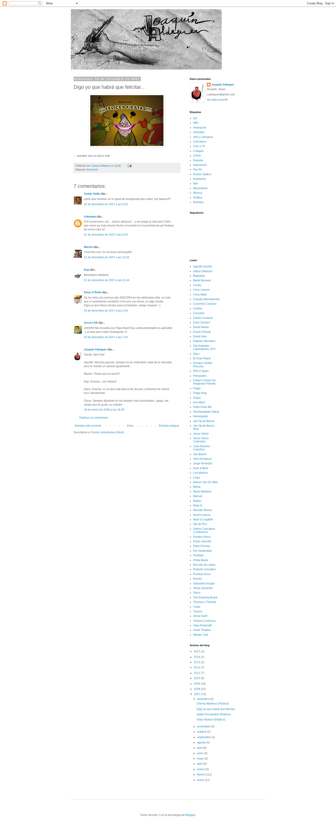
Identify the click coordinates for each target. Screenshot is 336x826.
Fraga (196, 388)
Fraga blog (200, 393)
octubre (202, 731)
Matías (197, 501)
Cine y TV (199, 146)
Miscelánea (200, 188)
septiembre (204, 737)
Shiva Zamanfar (203, 588)
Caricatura (199, 141)
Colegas (198, 151)
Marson (198, 496)
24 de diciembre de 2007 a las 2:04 (106, 310)
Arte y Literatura (203, 137)
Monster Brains (202, 510)
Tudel (196, 606)
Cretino (197, 308)
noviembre (204, 726)
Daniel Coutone (203, 318)
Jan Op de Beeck (203, 421)
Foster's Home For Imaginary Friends (204, 382)
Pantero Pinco (202, 536)
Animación (199, 127)
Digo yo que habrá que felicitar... (217, 709)
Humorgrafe (200, 416)
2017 (197, 651)
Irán (195, 183)
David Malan (201, 327)
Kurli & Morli (200, 468)
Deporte (198, 160)
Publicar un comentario (93, 417)
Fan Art (197, 169)
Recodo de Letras (204, 564)
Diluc (196, 353)
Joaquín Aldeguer (95, 349)
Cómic (197, 155)
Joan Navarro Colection (201, 448)
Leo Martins (200, 472)
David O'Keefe (202, 332)
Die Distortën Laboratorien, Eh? (204, 347)
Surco (196, 592)
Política (197, 197)
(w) (195, 118)
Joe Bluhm (199, 454)
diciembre (203, 699)
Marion (88, 247)
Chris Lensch (201, 289)
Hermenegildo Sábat (206, 411)
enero (201, 780)
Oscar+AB (91, 322)
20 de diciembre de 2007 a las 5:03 (106, 204)
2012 (197, 667)
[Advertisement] (100, 448)
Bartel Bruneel (202, 280)
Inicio (130, 425)
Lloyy (196, 477)
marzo (201, 769)
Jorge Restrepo (202, 463)
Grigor (197, 397)
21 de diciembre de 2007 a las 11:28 (106, 257)
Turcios (197, 611)
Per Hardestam (202, 550)
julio (200, 747)
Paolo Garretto (202, 541)
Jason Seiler (201, 433)
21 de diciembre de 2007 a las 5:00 (106, 234)
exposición (200, 165)
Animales (199, 132)
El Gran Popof (202, 358)
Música (197, 192)
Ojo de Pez (200, 524)
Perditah (198, 555)
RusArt (197, 578)
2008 (197, 689)
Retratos (198, 202)
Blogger (190, 815)
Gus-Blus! (199, 402)
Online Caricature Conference (204, 530)
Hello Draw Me (202, 407)
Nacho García (201, 515)
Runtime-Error (202, 574)
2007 (197, 694)
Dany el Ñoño (92, 292)
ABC (196, 122)
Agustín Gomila (202, 266)
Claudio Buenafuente (206, 299)
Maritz (197, 486)
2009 (197, 683)
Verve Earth (200, 616)
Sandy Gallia (92, 193)
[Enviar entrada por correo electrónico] (129, 165)
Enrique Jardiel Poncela (202, 364)
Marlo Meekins (202, 491)
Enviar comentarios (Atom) (107, 432)
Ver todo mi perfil (217, 99)
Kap (86, 269)
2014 (197, 657)
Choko (197, 285)
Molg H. (198, 505)
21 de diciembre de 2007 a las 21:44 (106, 280)
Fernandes (200, 375)
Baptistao (199, 275)
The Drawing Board (205, 597)
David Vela (200, 336)
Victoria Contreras (204, 620)
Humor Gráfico (202, 174)
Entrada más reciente (88, 425)
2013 (197, 662)
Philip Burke (200, 560)
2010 (197, 678)
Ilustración (92, 169)
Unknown (90, 216)
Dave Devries (201, 322)
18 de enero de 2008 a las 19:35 (104, 409)
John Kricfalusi (202, 458)
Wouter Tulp (200, 634)
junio (200, 753)
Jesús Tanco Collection (201, 440)
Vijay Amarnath (202, 625)
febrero (202, 774)
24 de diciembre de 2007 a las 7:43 (106, 337)
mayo (201, 758)
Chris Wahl (200, 294)
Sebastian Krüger (204, 583)
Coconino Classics (204, 303)
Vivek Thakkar (202, 630)
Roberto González (204, 569)
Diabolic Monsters (204, 341)
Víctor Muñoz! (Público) (211, 719)
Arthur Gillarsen (203, 271)
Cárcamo (199, 313)
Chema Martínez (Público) (213, 703)
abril (200, 763)
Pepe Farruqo (201, 546)
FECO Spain (201, 371)
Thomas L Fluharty (204, 602)
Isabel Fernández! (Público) (214, 714)
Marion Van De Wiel (205, 482)
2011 (197, 673)
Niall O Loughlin (203, 519)
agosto (201, 742)
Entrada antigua (169, 425)
